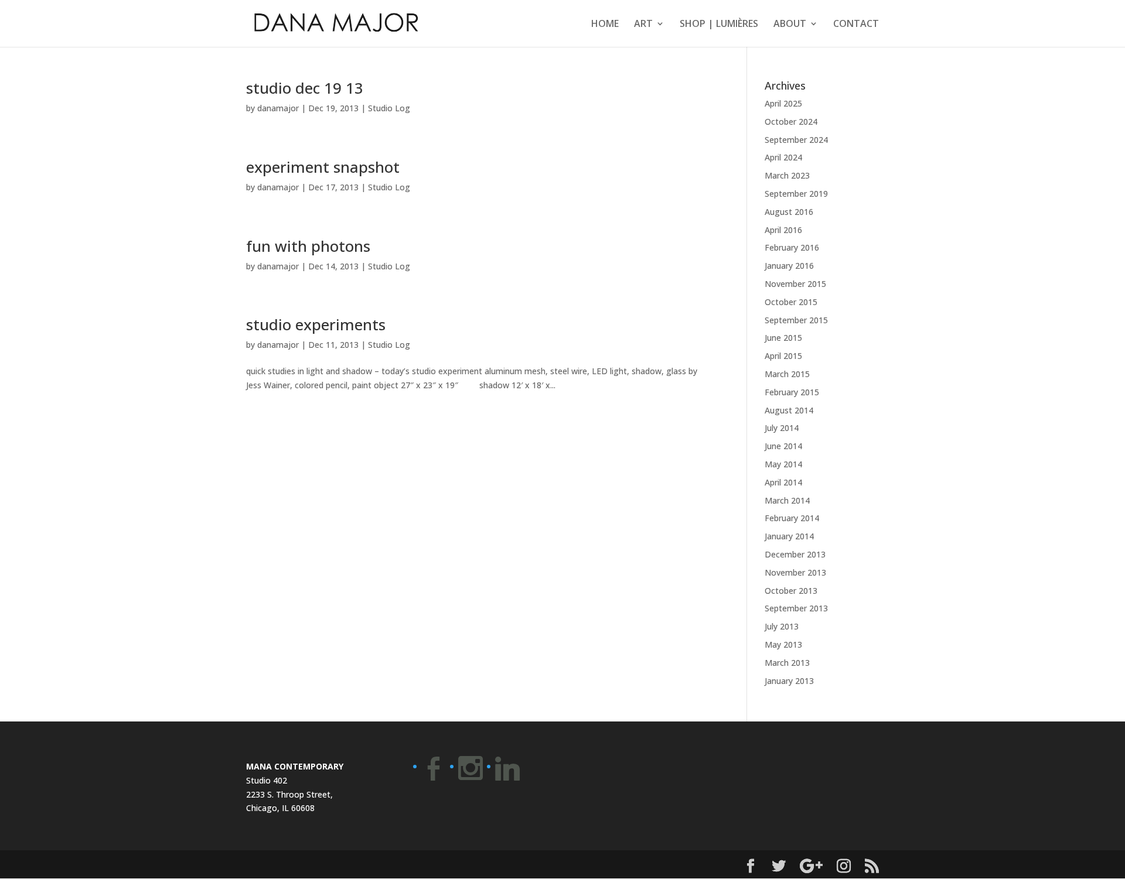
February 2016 (792, 247)
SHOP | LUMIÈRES (719, 24)
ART (643, 24)
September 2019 (796, 193)
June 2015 (783, 337)
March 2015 (787, 373)
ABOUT (789, 24)
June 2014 (783, 446)
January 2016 (789, 265)
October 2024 (791, 121)
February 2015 (792, 392)
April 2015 (783, 355)
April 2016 (783, 229)
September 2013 (796, 608)
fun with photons (308, 245)
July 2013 (782, 626)
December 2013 (795, 554)
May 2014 (783, 464)
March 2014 (787, 500)
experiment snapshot (323, 166)
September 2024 (796, 139)
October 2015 (791, 301)
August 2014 (789, 410)
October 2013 (791, 590)
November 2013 (795, 572)
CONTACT (856, 24)
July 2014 (782, 427)
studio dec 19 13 (304, 87)
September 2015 (796, 320)
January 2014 (789, 536)
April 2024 (783, 157)
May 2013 (783, 644)
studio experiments (316, 324)
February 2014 (792, 518)
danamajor (278, 108)
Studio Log (389, 108)
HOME (605, 24)
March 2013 (787, 662)
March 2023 (787, 175)
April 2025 (783, 103)
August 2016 (789, 211)
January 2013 (789, 680)
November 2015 (795, 283)
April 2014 (783, 482)
